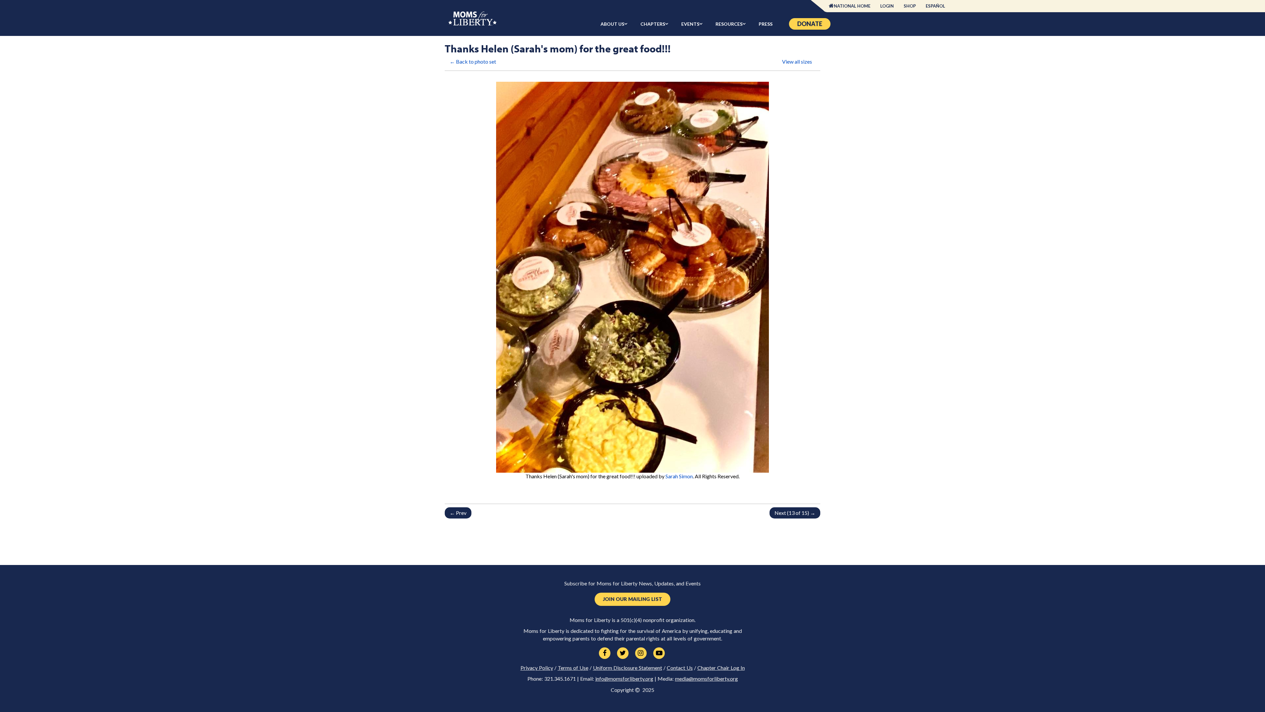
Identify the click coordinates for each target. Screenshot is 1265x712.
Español (935, 6)
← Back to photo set (473, 61)
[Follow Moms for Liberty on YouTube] (659, 653)
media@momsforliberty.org (706, 678)
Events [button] (690, 24)
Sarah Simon (679, 476)
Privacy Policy (536, 667)
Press (766, 24)
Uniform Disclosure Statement (627, 667)
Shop (910, 6)
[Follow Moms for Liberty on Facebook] (604, 653)
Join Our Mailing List (632, 599)
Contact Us (680, 667)
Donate (809, 23)
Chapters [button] (652, 24)
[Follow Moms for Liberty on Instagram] (641, 653)
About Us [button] (612, 24)
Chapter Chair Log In (721, 667)
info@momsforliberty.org (624, 678)
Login (887, 6)
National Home (852, 6)
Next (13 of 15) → (794, 513)
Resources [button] (729, 24)
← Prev (458, 513)
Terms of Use (573, 667)
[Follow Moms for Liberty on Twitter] (623, 653)
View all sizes (797, 61)
